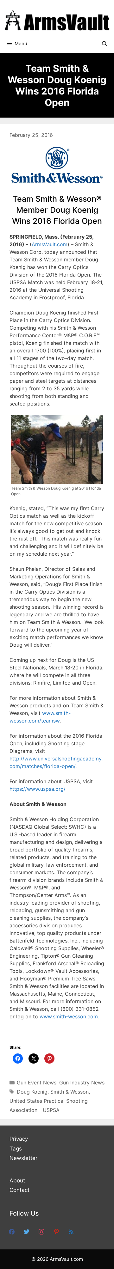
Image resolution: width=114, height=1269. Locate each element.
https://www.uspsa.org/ (38, 789)
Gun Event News (36, 1082)
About (17, 1180)
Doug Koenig (32, 1092)
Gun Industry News (81, 1082)
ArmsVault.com (49, 244)
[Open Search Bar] (104, 43)
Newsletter (23, 1158)
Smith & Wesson (69, 1092)
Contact (19, 1190)
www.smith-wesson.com (69, 1016)
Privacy (19, 1139)
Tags (16, 1148)
